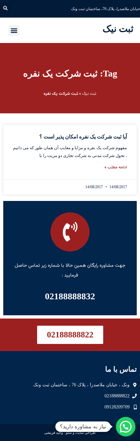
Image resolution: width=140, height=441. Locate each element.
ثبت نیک (118, 28)
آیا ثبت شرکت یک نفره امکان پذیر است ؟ (83, 136)
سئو (69, 432)
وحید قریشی (53, 432)
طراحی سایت (85, 432)
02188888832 (70, 296)
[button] (5, 8)
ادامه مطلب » (116, 167)
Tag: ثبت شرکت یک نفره (70, 73)
